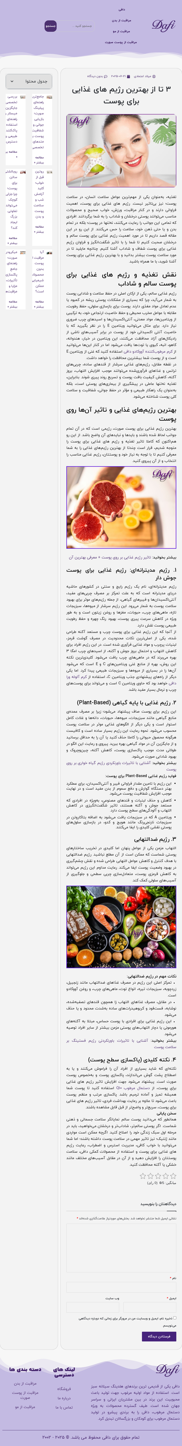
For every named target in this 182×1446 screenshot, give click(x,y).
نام (173, 1278)
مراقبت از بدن (121, 20)
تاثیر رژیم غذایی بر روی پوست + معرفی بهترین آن (110, 557)
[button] (12, 81)
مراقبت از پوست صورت (121, 42)
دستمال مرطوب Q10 (133, 1088)
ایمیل (171, 1298)
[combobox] (70, 26)
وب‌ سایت (112, 1298)
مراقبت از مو (121, 31)
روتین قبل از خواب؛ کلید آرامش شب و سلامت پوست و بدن (39, 194)
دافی (121, 10)
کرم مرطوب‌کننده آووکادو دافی (148, 351)
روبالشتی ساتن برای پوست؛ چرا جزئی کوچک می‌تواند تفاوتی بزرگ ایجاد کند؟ (10, 199)
